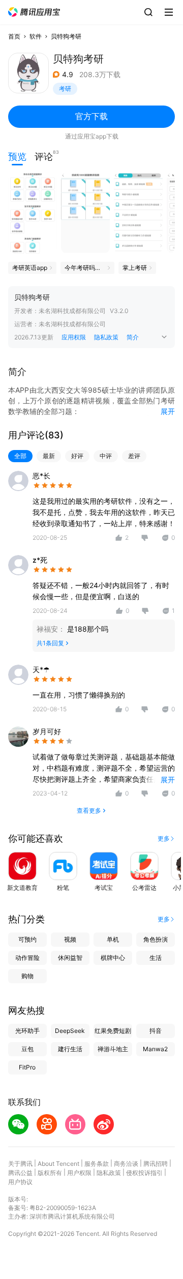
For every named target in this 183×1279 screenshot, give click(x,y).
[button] (34, 12)
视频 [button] (70, 939)
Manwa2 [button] (155, 1049)
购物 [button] (27, 976)
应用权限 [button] (74, 337)
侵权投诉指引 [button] (144, 1173)
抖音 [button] (155, 1030)
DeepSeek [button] (70, 1030)
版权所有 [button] (50, 1173)
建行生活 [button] (70, 1049)
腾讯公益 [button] (20, 1173)
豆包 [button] (27, 1049)
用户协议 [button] (20, 1182)
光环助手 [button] (27, 1030)
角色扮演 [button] (155, 939)
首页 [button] (14, 36)
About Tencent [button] (58, 1163)
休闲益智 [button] (70, 957)
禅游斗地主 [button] (113, 1049)
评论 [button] (44, 155)
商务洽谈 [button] (126, 1163)
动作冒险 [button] (27, 957)
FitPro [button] (27, 1067)
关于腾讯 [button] (20, 1163)
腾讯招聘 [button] (155, 1163)
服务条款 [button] (96, 1163)
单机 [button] (113, 939)
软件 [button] (35, 36)
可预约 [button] (27, 939)
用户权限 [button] (79, 1173)
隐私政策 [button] (106, 337)
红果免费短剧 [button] (113, 1030)
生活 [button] (155, 957)
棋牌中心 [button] (113, 957)
